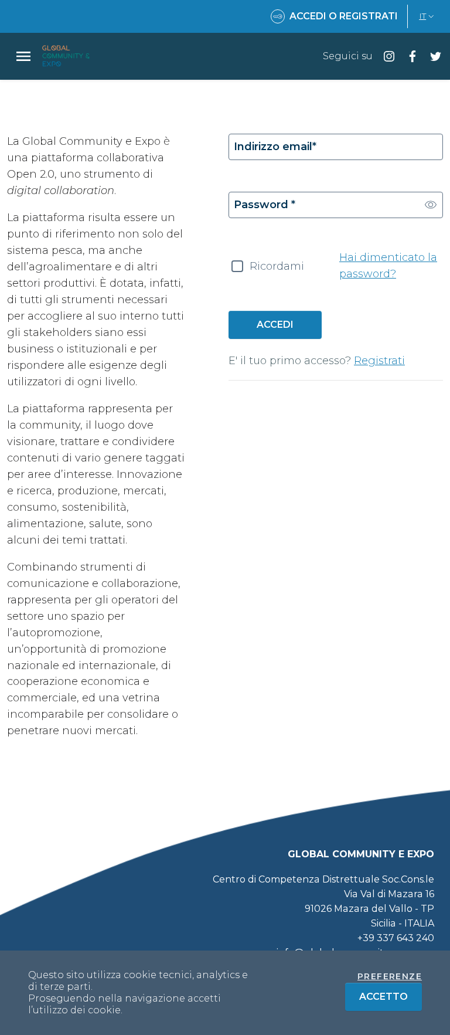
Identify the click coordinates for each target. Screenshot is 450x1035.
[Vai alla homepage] (74, 56)
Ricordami (277, 266)
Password (264, 204)
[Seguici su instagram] (384, 56)
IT (422, 16)
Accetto (390, 996)
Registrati (379, 360)
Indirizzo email (275, 146)
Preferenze (389, 976)
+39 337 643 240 (395, 938)
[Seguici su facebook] (408, 56)
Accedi (275, 324)
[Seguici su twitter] (431, 56)
